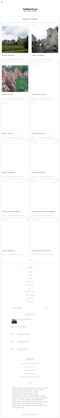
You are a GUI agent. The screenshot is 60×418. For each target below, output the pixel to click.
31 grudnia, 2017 (12, 254)
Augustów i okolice (22, 388)
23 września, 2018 (13, 215)
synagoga (29, 401)
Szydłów (45, 401)
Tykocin (28, 403)
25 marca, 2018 (42, 215)
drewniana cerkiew (39, 390)
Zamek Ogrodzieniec (38, 55)
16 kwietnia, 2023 (12, 59)
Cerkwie (30, 271)
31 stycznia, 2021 (12, 98)
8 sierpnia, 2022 (42, 59)
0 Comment (21, 59)
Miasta (30, 288)
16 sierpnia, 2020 (42, 98)
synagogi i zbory (37, 401)
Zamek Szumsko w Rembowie (11, 211)
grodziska (22, 391)
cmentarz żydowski (28, 390)
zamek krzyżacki (30, 405)
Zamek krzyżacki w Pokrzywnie (41, 250)
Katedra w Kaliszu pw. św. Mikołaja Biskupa (30, 363)
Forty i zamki (5, 24)
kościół (36, 393)
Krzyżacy (25, 395)
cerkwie (14, 390)
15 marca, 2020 (12, 137)
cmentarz (19, 390)
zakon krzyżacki (16, 405)
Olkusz (28, 397)
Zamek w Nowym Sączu (39, 94)
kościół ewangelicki (17, 395)
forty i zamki (15, 391)
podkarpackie (44, 397)
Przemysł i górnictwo (30, 295)
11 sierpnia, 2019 (42, 137)
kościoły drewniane (30, 281)
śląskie (14, 407)
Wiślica (33, 403)
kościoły (35, 391)
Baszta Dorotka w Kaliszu (30, 366)
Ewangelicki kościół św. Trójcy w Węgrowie (30, 376)
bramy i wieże (39, 388)
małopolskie (15, 397)
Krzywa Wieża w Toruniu (24, 334)
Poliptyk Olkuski (22, 326)
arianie (14, 388)
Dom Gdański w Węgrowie (30, 373)
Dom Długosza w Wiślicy (23, 341)
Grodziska (30, 278)
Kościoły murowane (30, 285)
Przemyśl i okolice (16, 401)
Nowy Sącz (22, 397)
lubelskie (43, 395)
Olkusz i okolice (35, 397)
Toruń (13, 403)
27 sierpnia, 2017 (42, 254)
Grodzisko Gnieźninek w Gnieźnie (30, 370)
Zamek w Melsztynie (8, 172)
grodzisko (29, 391)
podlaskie (14, 399)
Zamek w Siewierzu (8, 133)
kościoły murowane (28, 393)
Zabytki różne (30, 301)
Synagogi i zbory (30, 298)
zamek (23, 405)
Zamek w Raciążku (7, 94)
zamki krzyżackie (43, 405)
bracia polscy (31, 388)
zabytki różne (39, 403)
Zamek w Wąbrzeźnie (8, 250)
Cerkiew (46, 388)
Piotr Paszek (6, 59)
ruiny (24, 401)
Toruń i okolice (21, 403)
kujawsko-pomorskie (34, 395)
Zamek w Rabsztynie (8, 55)
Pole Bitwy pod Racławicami (24, 319)
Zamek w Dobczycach (38, 133)
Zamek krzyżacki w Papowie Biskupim (43, 211)
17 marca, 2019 (12, 176)
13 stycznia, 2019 (42, 176)
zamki (36, 405)
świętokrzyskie (20, 407)
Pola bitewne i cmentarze (30, 291)
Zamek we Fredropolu (39, 172)
